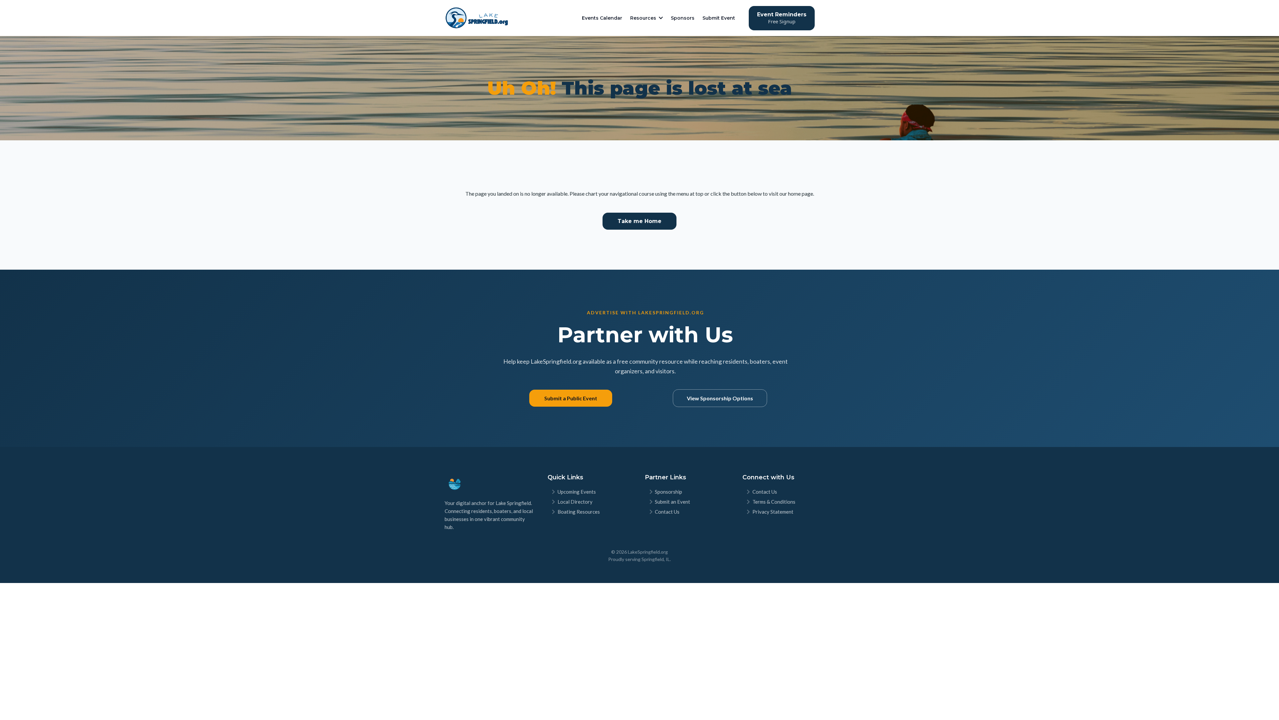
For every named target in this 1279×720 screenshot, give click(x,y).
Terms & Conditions (773, 502)
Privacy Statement (772, 512)
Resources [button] (643, 18)
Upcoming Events (577, 492)
